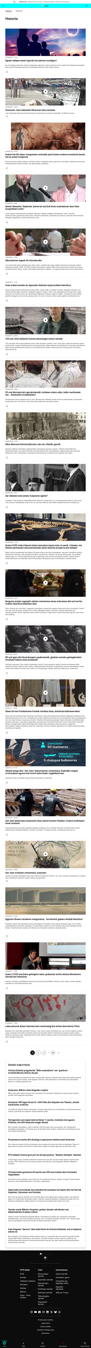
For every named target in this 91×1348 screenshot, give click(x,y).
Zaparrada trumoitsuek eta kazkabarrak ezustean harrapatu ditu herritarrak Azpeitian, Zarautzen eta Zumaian (44, 1191)
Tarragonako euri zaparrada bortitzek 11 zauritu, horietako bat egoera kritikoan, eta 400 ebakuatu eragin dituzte (41, 1121)
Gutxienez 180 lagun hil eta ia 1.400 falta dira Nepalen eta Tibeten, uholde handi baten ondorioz (43, 1103)
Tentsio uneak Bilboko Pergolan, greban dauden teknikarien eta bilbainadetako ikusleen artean (38, 1210)
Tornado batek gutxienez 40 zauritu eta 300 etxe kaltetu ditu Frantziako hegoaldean (42, 1173)
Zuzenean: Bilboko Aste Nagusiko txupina (28, 1090)
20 (53, 1053)
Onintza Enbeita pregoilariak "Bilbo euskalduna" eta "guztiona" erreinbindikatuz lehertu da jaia (38, 1071)
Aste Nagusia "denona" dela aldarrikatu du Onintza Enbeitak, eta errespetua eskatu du (44, 1230)
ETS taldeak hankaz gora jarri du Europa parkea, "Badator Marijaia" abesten (44, 1154)
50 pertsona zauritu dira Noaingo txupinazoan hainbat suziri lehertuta (41, 1139)
